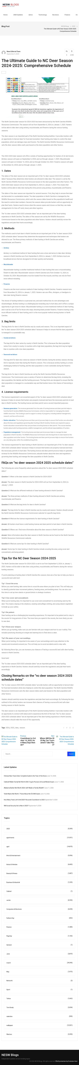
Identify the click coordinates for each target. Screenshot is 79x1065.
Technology (42, 15)
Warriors (39, 1034)
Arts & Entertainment (39, 855)
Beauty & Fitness (39, 873)
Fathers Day (39, 918)
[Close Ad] (40, 1063)
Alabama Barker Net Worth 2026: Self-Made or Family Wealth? (24, 788)
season (22, 728)
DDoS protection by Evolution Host (66, 1061)
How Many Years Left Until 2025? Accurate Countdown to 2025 (24, 800)
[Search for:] (32, 754)
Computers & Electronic (39, 909)
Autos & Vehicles (39, 864)
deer (17, 728)
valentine (39, 1016)
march (39, 963)
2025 (12, 728)
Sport (39, 989)
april (39, 846)
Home (5, 15)
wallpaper (39, 1025)
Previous (23, 736)
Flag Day (39, 936)
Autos (31, 15)
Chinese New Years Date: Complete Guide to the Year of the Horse (25, 776)
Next (52, 736)
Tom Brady (39, 1007)
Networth (39, 980)
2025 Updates (18, 15)
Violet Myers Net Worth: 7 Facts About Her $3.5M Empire (22, 794)
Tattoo (39, 998)
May (39, 972)
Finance (67, 15)
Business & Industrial (39, 882)
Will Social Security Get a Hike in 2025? (16, 806)
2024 (7, 728)
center (39, 900)
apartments (39, 837)
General (39, 945)
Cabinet (39, 891)
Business (55, 15)
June (39, 954)
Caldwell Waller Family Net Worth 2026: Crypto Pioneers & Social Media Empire (29, 782)
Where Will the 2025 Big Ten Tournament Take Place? (47, 741)
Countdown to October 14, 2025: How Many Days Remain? (28, 741)
